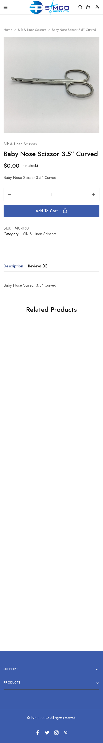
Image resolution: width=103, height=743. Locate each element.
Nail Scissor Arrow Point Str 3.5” (74, 391)
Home (8, 29)
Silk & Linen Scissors (32, 29)
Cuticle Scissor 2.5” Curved (74, 590)
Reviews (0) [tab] (37, 266)
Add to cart (47, 211)
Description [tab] (13, 266)
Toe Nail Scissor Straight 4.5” (25, 590)
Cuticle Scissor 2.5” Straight (26, 391)
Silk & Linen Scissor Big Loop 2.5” (26, 490)
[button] (26, 412)
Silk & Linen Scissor (73, 488)
